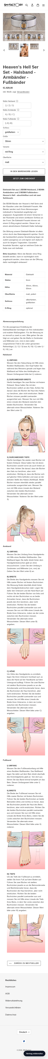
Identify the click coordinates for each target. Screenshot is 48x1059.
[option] (13, 46)
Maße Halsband (9, 101)
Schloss (6, 128)
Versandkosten (23, 92)
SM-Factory (27, 1050)
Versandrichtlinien (13, 1007)
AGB (7, 993)
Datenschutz (10, 1015)
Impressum (10, 986)
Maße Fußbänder (9, 119)
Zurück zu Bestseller (26, 963)
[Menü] (43, 5)
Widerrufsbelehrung (13, 1000)
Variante (6, 147)
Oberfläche (7, 157)
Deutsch (23, 1032)
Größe (5, 136)
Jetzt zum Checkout (24, 179)
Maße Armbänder (9, 110)
